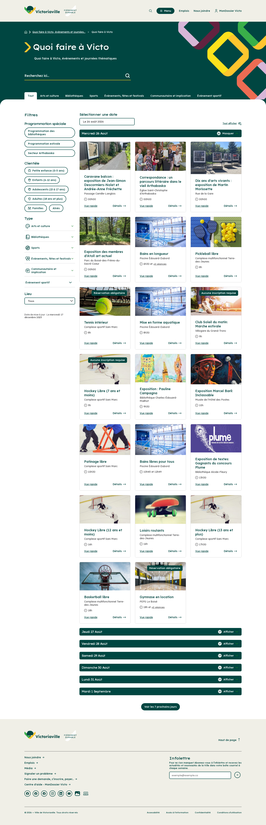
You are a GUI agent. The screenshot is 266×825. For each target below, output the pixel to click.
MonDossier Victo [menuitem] (230, 10)
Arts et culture (49, 95)
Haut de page (227, 740)
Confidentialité (203, 812)
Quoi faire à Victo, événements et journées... (58, 32)
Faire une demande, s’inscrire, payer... (49, 779)
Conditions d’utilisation (229, 812)
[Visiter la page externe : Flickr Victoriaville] (77, 793)
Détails (117, 206)
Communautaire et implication (170, 95)
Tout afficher (230, 123)
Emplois (29, 762)
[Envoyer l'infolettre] (237, 775)
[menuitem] (50, 10)
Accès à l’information (177, 812)
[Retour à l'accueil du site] (26, 32)
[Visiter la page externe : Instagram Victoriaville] (52, 793)
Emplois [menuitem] (184, 10)
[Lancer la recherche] (127, 75)
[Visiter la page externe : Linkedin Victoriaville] (61, 793)
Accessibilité (153, 812)
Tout (31, 95)
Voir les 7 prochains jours (160, 706)
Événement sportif (209, 95)
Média (28, 768)
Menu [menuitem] (167, 10)
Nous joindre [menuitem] (202, 10)
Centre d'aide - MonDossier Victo (45, 784)
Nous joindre (32, 757)
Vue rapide (90, 206)
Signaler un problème (38, 773)
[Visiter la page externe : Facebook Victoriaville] (27, 793)
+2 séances (159, 263)
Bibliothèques (74, 95)
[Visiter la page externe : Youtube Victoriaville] (69, 793)
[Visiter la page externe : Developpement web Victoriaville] (86, 793)
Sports (94, 95)
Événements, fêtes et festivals (124, 95)
